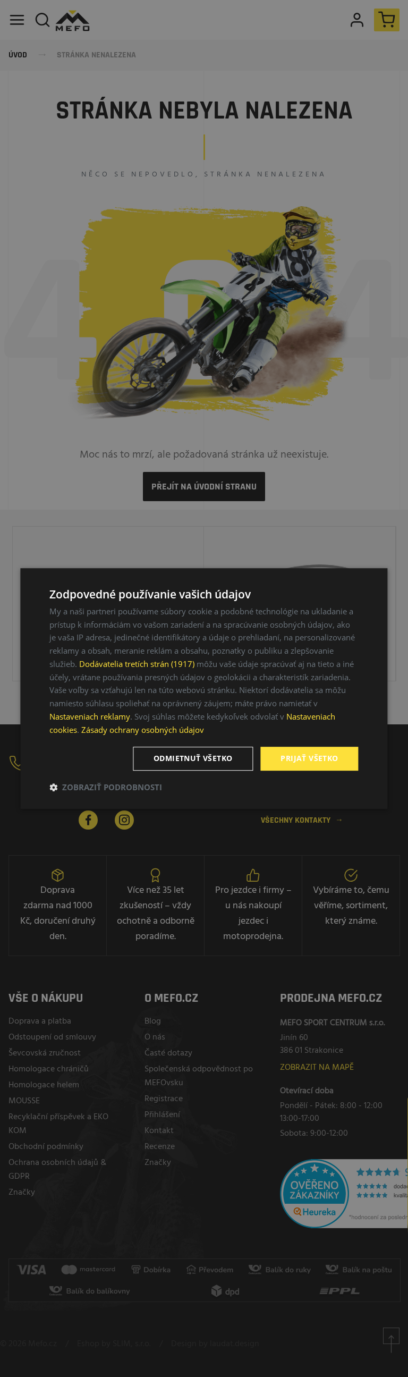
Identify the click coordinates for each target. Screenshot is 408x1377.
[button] (105, 787)
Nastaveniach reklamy (89, 716)
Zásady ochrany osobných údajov (142, 729)
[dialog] (203, 688)
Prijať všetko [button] (309, 759)
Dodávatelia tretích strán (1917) (136, 663)
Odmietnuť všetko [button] (193, 759)
